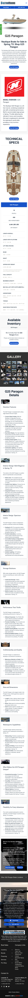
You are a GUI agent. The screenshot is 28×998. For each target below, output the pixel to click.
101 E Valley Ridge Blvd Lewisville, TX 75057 (7, 980)
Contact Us (20, 867)
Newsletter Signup (19, 958)
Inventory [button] (4, 950)
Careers (17, 956)
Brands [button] (3, 953)
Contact (17, 961)
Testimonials (18, 954)
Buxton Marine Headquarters (18, 963)
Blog (16, 959)
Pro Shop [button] (4, 963)
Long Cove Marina (19, 966)
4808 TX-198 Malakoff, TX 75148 (19, 980)
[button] (26, 3)
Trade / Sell (18, 951)
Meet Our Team (18, 953)
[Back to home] (8, 3)
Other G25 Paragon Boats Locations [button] (12, 877)
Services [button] (3, 960)
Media (16, 967)
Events (16, 969)
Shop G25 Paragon (14, 67)
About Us (17, 949)
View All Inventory (14, 343)
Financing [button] (4, 956)
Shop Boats (6, 7)
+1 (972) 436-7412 (5, 983)
